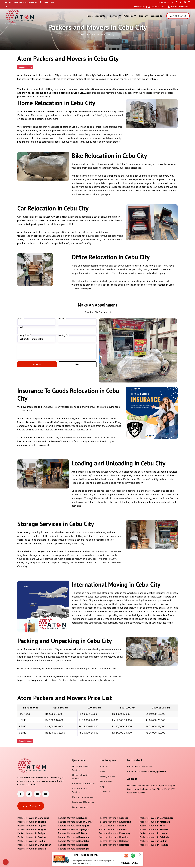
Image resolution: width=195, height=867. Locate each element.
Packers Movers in (33, 817)
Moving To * (64, 335)
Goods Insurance (80, 807)
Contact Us (156, 15)
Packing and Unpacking (83, 797)
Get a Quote (179, 15)
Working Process (107, 776)
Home (90, 15)
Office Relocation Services (80, 777)
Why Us (103, 771)
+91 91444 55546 (143, 766)
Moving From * (24, 335)
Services (114, 15)
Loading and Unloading (83, 802)
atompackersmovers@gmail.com (23, 2)
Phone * (62, 318)
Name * (21, 318)
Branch (142, 15)
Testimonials (106, 781)
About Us (100, 15)
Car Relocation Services (83, 783)
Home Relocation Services (80, 768)
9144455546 (48, 2)
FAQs (102, 786)
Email (20, 327)
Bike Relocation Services (79, 790)
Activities (128, 15)
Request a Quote (25, 67)
